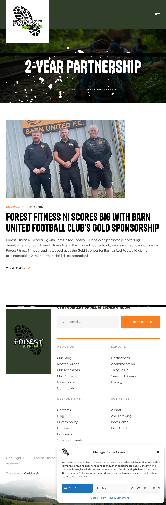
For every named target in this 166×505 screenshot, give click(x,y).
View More (16, 268)
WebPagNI (32, 473)
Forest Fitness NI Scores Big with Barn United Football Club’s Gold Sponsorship (82, 222)
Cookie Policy (98, 497)
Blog (72, 89)
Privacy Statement (118, 497)
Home (54, 89)
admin (38, 206)
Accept (71, 488)
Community (15, 206)
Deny (102, 488)
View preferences (145, 488)
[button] (158, 452)
